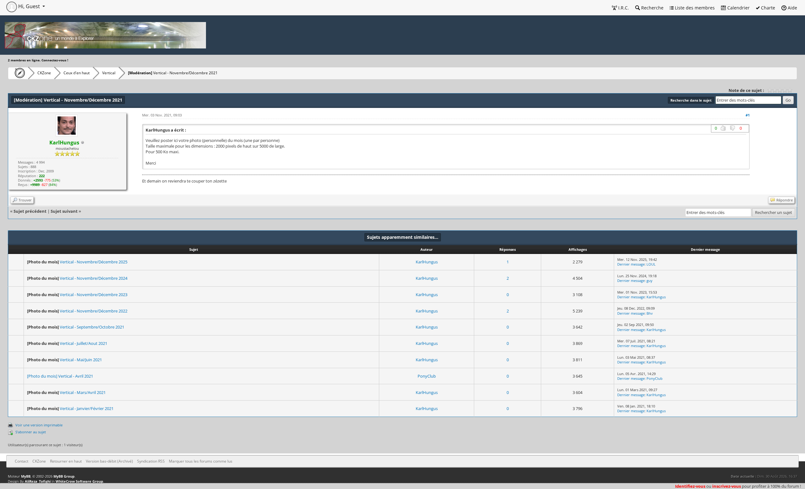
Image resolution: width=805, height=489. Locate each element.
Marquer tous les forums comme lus (200, 461)
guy (649, 280)
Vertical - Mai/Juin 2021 (81, 360)
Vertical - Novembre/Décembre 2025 (93, 262)
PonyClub (427, 376)
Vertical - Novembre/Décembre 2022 (93, 311)
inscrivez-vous (726, 486)
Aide (791, 8)
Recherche (651, 8)
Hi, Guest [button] (29, 6)
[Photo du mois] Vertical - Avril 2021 (60, 376)
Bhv (650, 313)
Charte (767, 8)
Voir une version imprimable (39, 425)
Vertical (108, 73)
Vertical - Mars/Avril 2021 (83, 392)
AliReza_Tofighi (38, 481)
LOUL (651, 264)
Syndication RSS (151, 461)
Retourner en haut (66, 461)
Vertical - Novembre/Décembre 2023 (93, 294)
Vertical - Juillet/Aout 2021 (83, 343)
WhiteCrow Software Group (79, 481)
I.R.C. (623, 8)
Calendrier (738, 8)
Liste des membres (694, 8)
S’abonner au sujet (30, 432)
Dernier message (631, 264)
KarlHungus (427, 262)
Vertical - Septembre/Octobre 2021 (92, 327)
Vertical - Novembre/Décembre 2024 (93, 278)
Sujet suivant (64, 211)
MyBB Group (64, 476)
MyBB (26, 476)
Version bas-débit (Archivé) (109, 461)
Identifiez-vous (690, 486)
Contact (21, 461)
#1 (748, 115)
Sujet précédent (30, 211)
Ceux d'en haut (77, 73)
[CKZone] (18, 73)
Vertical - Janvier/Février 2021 (87, 408)
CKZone (44, 73)
